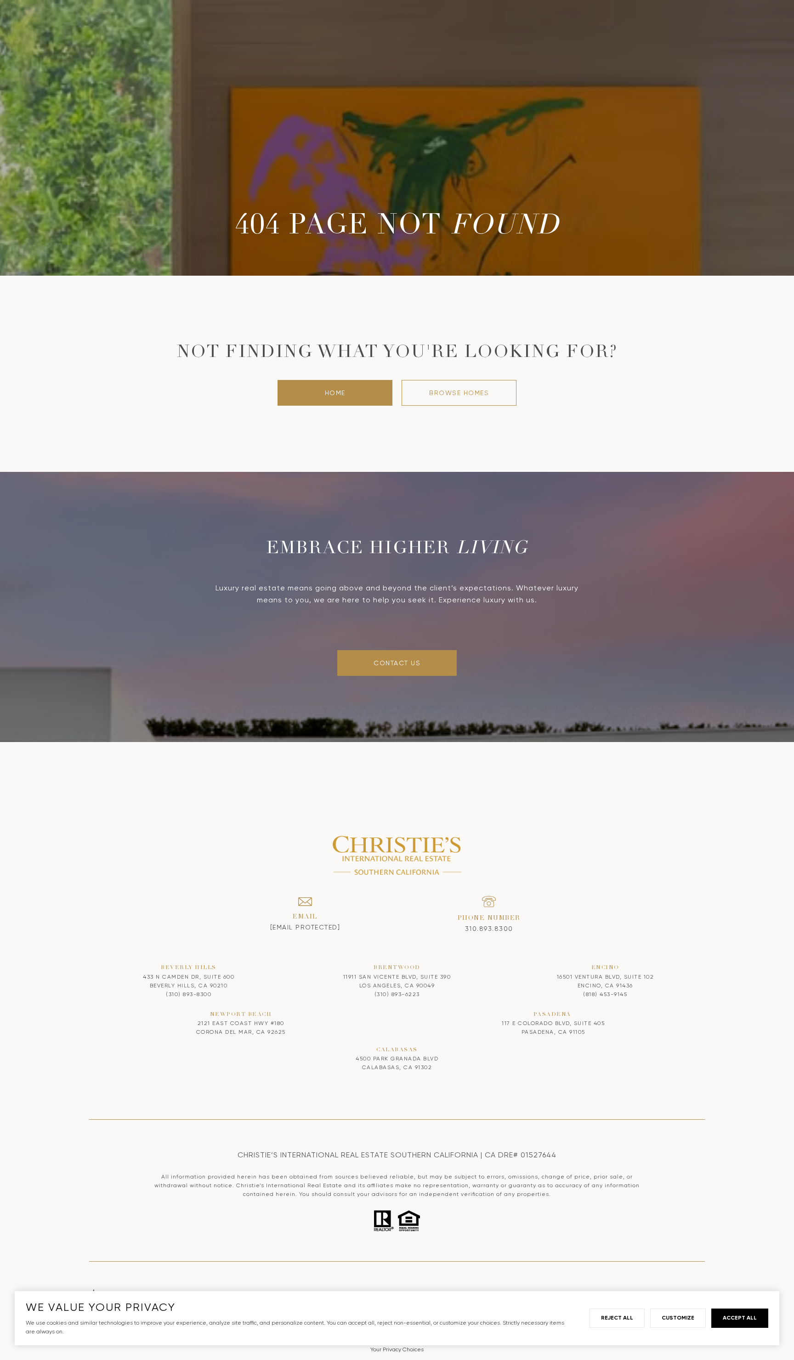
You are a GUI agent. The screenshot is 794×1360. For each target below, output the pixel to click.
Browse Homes (459, 393)
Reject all (617, 1318)
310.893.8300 (489, 928)
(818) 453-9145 (605, 994)
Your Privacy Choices (397, 1349)
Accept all (740, 1318)
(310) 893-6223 (397, 994)
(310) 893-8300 (188, 994)
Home (335, 393)
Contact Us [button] (397, 663)
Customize (678, 1318)
